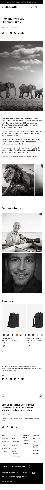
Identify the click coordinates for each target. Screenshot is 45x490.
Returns (14, 448)
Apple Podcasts (32, 156)
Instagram (10, 152)
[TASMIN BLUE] (8, 335)
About (3, 435)
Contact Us (15, 442)
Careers (4, 451)
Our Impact (5, 442)
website (26, 152)
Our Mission (5, 438)
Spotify (21, 156)
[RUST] (17, 335)
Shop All (4, 445)
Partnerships (26, 444)
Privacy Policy (37, 438)
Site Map (35, 453)
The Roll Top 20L (7, 338)
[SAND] (42, 335)
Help (13, 435)
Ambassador (5, 455)
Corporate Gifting (26, 436)
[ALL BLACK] (4, 335)
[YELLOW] (21, 335)
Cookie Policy (37, 442)
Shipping (14, 445)
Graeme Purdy (11, 208)
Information (36, 450)
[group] (21, 325)
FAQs (13, 438)
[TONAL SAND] (37, 335)
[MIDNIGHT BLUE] (12, 335)
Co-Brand (26, 440)
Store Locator (16, 457)
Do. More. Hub (6, 448)
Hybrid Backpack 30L (34, 338)
